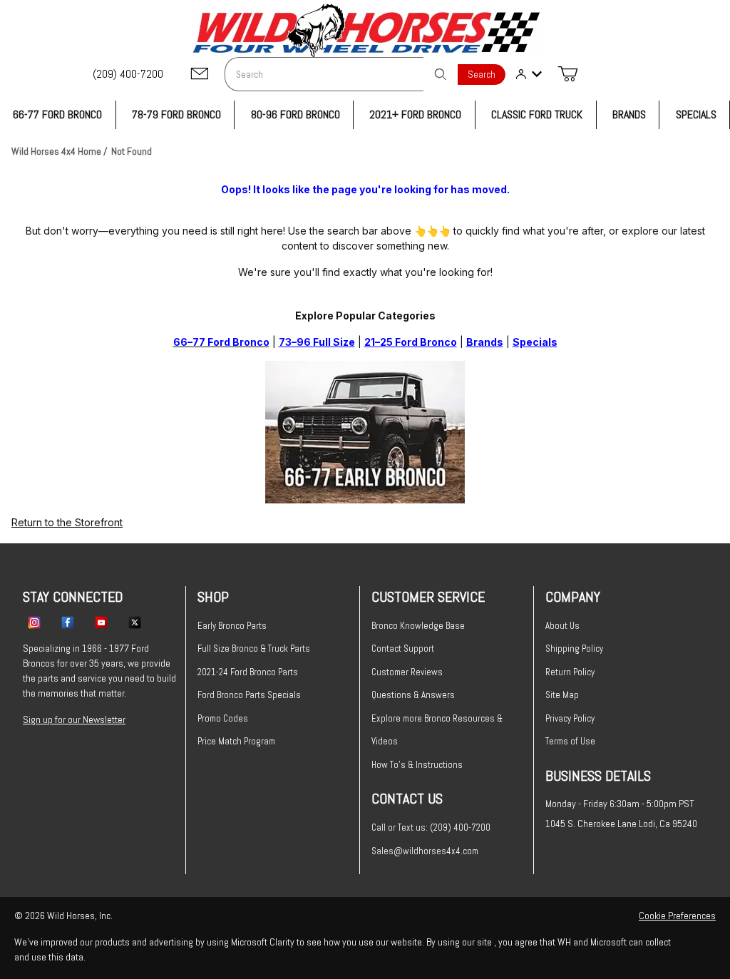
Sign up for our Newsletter (74, 719)
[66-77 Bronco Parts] (365, 430)
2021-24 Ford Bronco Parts (247, 672)
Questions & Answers (413, 695)
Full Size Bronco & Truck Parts (253, 648)
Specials (535, 342)
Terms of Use (570, 741)
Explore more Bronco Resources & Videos (437, 730)
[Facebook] (68, 621)
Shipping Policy (574, 648)
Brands (484, 342)
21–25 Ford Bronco (410, 342)
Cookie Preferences (677, 915)
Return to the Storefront (67, 522)
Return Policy (570, 672)
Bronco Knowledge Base (418, 626)
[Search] (440, 74)
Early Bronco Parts (232, 626)
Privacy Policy (570, 718)
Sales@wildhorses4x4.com (424, 851)
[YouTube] (101, 621)
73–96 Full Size (317, 342)
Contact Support (402, 648)
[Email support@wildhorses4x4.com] (199, 74)
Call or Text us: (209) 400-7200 (430, 827)
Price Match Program (236, 741)
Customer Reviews (407, 672)
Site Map (562, 695)
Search (481, 74)
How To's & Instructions (417, 765)
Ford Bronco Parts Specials (249, 695)
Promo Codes (222, 718)
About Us (562, 626)
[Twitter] (135, 621)
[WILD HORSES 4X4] (365, 30)
